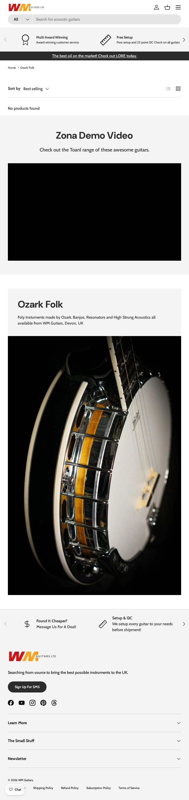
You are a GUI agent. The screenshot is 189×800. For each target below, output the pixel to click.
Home (12, 67)
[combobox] (94, 19)
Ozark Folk (27, 67)
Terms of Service (129, 788)
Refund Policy (70, 788)
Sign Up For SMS (27, 687)
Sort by (14, 88)
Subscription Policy (98, 788)
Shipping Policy (43, 788)
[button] (167, 7)
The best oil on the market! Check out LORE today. (94, 56)
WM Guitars (25, 780)
